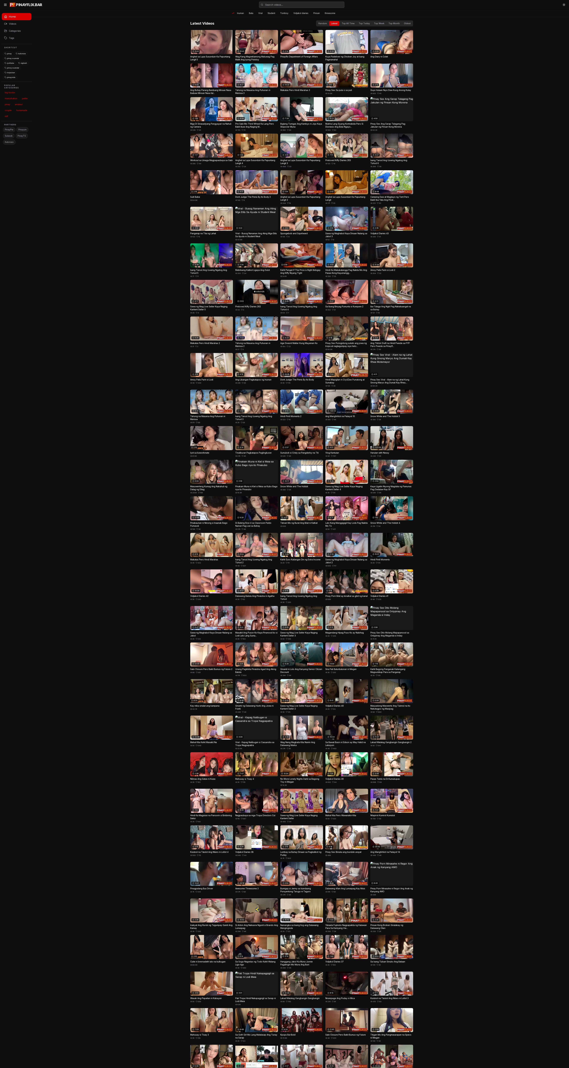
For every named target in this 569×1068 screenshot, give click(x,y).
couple (8, 110)
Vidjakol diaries (300, 13)
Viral (260, 13)
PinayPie (9, 129)
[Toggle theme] (564, 4)
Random (322, 23)
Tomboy (284, 13)
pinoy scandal (13, 68)
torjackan (11, 72)
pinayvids (11, 77)
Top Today (364, 23)
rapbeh (24, 63)
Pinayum (22, 129)
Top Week (379, 23)
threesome (330, 13)
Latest (334, 23)
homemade (21, 110)
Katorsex (9, 142)
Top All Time (348, 23)
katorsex (22, 54)
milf (6, 116)
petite (25, 98)
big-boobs (10, 92)
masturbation (11, 98)
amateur (19, 104)
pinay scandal (13, 58)
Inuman (240, 13)
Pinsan (316, 13)
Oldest (407, 23)
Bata (251, 13)
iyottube (10, 63)
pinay (9, 54)
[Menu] (5, 5)
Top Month (394, 23)
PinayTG (22, 136)
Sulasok (9, 136)
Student (271, 13)
